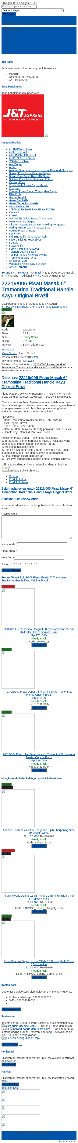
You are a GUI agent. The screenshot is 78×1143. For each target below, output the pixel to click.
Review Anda (9, 513)
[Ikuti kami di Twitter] (21, 1104)
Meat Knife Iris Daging (22, 221)
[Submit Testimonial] (20, 1045)
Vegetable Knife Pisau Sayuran (27, 263)
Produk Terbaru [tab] (18, 482)
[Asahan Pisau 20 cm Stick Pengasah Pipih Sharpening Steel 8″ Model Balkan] (18, 826)
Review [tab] (13, 476)
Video (12, 52)
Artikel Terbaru (18, 266)
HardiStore (8, 17)
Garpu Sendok (18, 197)
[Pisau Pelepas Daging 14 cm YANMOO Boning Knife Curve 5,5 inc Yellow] (18, 957)
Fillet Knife (15, 194)
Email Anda (8, 550)
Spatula (13, 242)
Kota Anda (8, 557)
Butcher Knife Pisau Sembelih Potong (31, 179)
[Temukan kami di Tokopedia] (21, 1129)
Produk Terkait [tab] (18, 479)
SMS (35, 357)
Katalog (13, 43)
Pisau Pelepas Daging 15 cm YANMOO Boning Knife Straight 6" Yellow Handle (39, 897)
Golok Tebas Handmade (23, 203)
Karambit (14, 212)
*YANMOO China (19, 161)
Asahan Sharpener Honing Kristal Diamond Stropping (41, 170)
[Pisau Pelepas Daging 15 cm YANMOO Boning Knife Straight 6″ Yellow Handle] (18, 891)
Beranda (15, 34)
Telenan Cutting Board (22, 251)
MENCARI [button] (8, 14)
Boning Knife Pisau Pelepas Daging (30, 173)
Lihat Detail (39, 645)
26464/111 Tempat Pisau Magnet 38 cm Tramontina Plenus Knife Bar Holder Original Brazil (39, 631)
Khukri (13, 215)
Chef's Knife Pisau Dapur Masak (28, 185)
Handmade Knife (19, 206)
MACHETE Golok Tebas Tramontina (30, 218)
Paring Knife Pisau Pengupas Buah (30, 227)
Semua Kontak (11, 1009)
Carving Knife (17, 182)
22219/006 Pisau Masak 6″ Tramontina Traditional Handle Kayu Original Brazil (37, 289)
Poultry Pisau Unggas (22, 230)
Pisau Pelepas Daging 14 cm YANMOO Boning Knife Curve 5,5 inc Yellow (39, 963)
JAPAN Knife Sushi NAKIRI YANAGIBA (32, 209)
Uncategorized (18, 260)
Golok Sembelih (18, 200)
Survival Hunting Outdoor (24, 248)
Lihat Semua (10, 1044)
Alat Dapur (15, 164)
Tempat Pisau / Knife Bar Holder (28, 254)
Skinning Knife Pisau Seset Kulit (28, 236)
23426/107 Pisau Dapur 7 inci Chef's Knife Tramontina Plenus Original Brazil (39, 693)
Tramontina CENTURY (22, 257)
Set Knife (14, 233)
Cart (11, 40)
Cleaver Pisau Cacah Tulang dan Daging (33, 191)
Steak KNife (16, 245)
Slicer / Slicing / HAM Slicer (25, 239)
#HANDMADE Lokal (20, 149)
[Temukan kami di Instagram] (21, 1112)
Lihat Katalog (10, 1084)
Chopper (14, 188)
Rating (5, 564)
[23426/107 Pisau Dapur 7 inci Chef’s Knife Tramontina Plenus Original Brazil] (18, 687)
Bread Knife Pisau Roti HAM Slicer (29, 176)
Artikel (12, 167)
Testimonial (16, 37)
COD (31, 360)
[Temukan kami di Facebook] (21, 1096)
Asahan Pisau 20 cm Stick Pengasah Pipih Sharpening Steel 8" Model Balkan (39, 832)
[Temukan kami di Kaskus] (21, 1121)
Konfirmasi (15, 46)
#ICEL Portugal (18, 152)
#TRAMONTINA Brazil (22, 155)
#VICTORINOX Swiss (22, 158)
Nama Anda (8, 544)
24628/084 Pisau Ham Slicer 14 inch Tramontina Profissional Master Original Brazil (39, 756)
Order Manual (17, 49)
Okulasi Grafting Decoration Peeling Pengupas (37, 224)
